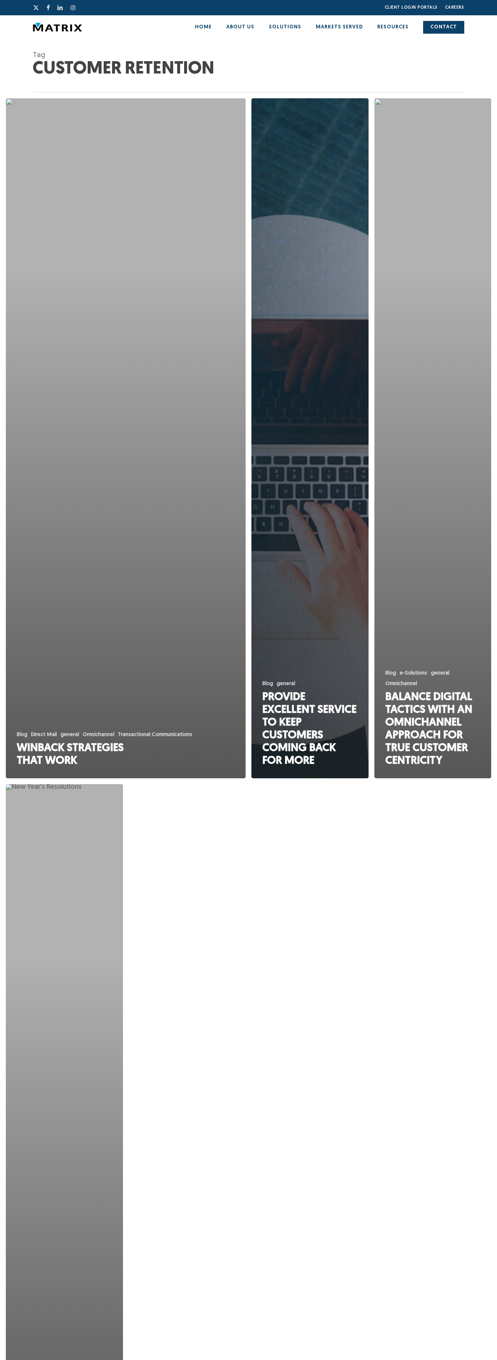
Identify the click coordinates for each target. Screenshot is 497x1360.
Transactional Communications (155, 735)
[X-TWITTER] (36, 7)
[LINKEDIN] (60, 7)
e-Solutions (413, 673)
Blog (22, 735)
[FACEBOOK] (48, 7)
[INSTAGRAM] (73, 7)
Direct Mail (44, 735)
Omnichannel (98, 735)
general (69, 735)
